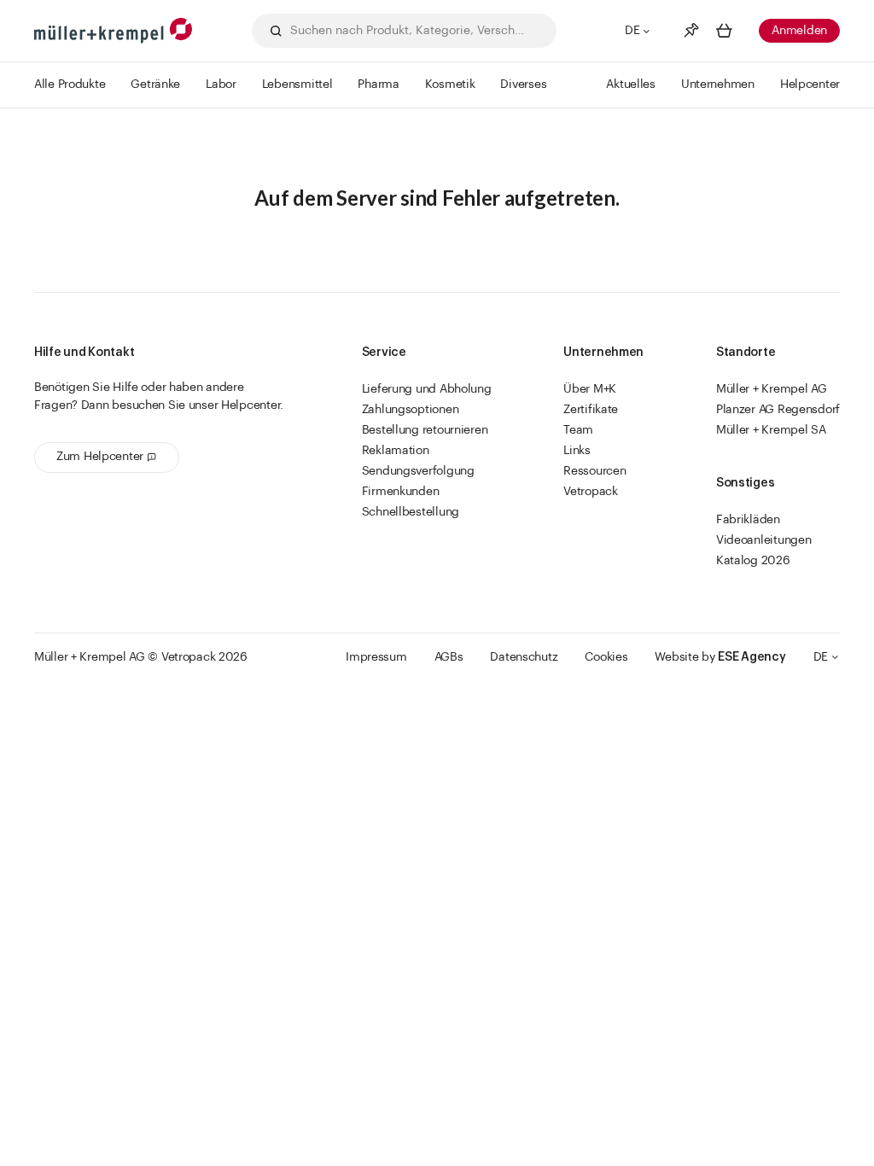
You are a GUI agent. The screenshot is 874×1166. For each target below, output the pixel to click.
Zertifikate (590, 410)
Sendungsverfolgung (418, 471)
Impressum (376, 657)
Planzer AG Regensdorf (778, 410)
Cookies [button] (606, 657)
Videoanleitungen (764, 540)
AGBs (448, 657)
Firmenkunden (401, 492)
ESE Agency (751, 657)
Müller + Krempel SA (771, 430)
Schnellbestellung (410, 512)
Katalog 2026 (753, 561)
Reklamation (395, 451)
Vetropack (590, 492)
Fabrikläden (748, 520)
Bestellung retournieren (425, 430)
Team (578, 430)
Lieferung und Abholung (427, 389)
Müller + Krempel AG (771, 389)
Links (577, 451)
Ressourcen (594, 471)
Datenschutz (523, 657)
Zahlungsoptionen (410, 410)
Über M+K (589, 389)
